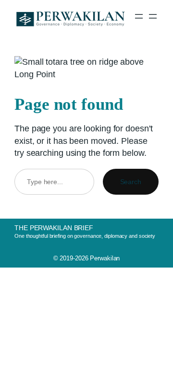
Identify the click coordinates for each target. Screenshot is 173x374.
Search (130, 182)
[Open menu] (139, 16)
